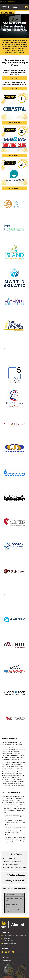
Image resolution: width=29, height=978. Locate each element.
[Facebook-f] (2, 952)
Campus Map (5, 967)
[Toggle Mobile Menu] (27, 1)
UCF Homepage (6, 960)
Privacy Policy (12, 976)
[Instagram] (9, 952)
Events (4, 971)
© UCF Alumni (4, 976)
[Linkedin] (13, 952)
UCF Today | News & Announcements (12, 964)
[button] (26, 7)
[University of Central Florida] (11, 2)
